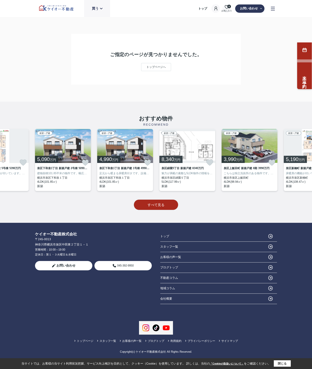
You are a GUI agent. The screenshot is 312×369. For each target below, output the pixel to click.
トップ (202, 8)
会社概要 (166, 298)
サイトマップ (229, 340)
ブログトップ (169, 267)
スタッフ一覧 (169, 246)
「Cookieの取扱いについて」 (227, 363)
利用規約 (175, 340)
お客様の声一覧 (170, 257)
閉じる (282, 363)
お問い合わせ (249, 8)
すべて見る (156, 205)
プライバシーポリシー (201, 340)
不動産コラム (169, 277)
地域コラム (167, 288)
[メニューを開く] (273, 8)
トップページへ (156, 67)
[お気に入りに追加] (23, 162)
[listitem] (63, 160)
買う (95, 8)
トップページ (85, 340)
